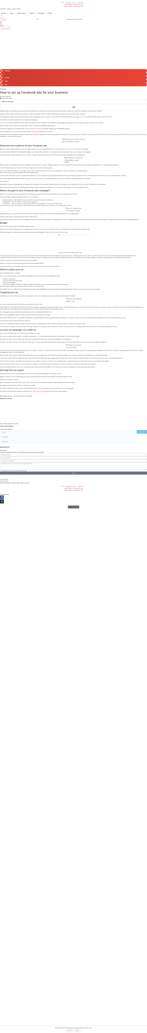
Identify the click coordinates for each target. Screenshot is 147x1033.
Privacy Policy (4, 481)
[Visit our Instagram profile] (2, 501)
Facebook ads (4, 122)
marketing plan (53, 232)
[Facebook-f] (2, 497)
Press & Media (4, 479)
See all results (5, 28)
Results (3, 19)
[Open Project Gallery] (26, 13)
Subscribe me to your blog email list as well (14, 470)
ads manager (34, 134)
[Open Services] (7, 13)
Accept (70, 1030)
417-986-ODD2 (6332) (37, 391)
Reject (77, 1030)
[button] (73, 71)
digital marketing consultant (34, 128)
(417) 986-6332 (4, 494)
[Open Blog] (13, 13)
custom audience (70, 149)
